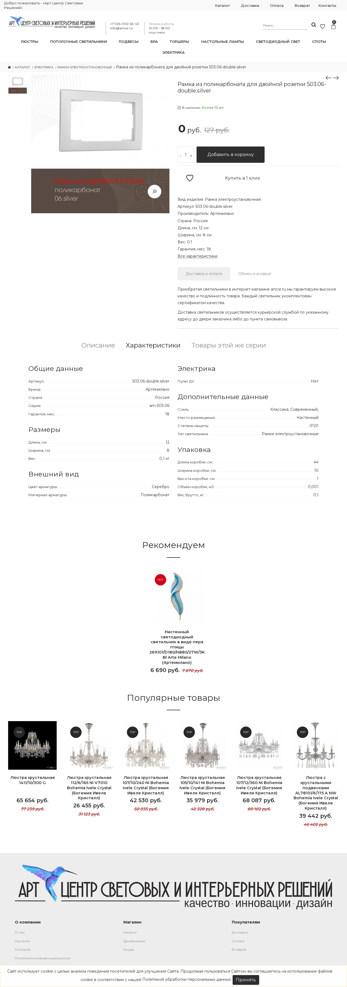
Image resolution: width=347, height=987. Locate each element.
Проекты (22, 941)
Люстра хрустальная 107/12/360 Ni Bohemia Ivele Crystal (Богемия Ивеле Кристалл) (259, 785)
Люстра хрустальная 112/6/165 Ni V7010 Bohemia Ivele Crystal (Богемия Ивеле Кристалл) (89, 787)
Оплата (238, 941)
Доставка (240, 932)
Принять (246, 979)
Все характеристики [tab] (197, 256)
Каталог (130, 932)
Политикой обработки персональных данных (186, 979)
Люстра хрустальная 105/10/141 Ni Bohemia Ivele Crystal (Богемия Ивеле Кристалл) (202, 785)
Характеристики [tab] (153, 345)
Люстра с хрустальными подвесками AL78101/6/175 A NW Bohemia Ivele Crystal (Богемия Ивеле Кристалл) (316, 793)
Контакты (23, 949)
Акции (128, 949)
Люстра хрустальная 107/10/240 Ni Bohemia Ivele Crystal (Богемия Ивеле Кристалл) (146, 785)
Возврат (239, 949)
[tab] (204, 274)
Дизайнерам (134, 941)
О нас (20, 932)
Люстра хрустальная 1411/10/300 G (32, 780)
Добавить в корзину (230, 154)
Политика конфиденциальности (42, 958)
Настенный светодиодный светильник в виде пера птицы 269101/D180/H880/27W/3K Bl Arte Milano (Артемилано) (177, 647)
